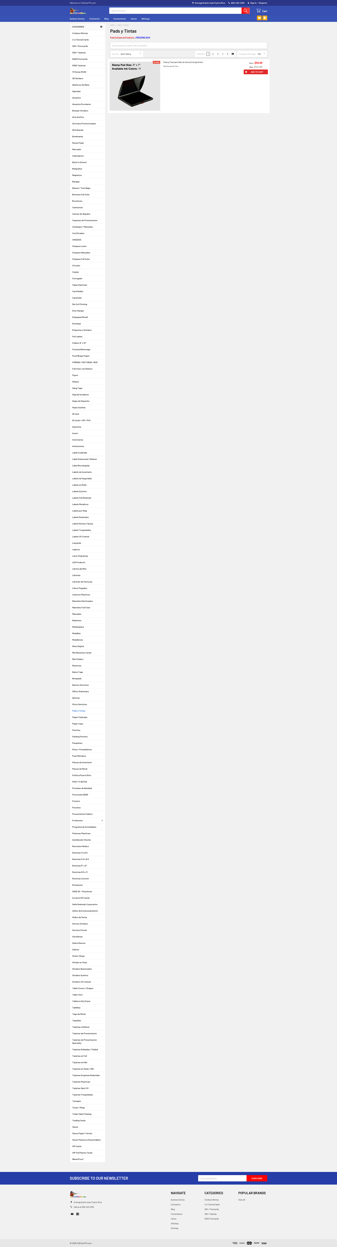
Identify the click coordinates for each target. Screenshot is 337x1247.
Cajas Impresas (79, 285)
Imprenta (76, 426)
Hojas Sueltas (79, 407)
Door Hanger (78, 310)
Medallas (76, 633)
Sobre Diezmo (78, 943)
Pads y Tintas (78, 710)
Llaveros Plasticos (81, 594)
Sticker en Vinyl (79, 962)
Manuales (76, 614)
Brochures (77, 201)
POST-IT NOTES (79, 781)
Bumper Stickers (80, 110)
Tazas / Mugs (78, 1107)
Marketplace (78, 627)
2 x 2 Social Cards (80, 39)
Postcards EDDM (80, 794)
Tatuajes (76, 1101)
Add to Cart (257, 72)
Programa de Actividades (84, 827)
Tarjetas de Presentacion (84, 1033)
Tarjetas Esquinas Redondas (86, 1075)
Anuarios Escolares (81, 104)
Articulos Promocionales (84, 123)
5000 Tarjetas (79, 65)
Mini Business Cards (81, 652)
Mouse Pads (78, 143)
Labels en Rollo (79, 485)
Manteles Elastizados (82, 601)
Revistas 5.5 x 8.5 (80, 859)
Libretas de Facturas (82, 581)
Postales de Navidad (82, 788)
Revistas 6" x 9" (79, 865)
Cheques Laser (79, 246)
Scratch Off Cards (81, 898)
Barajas (76, 181)
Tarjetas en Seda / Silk (83, 1069)
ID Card (75, 414)
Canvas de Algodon (81, 214)
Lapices (76, 549)
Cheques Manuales (81, 252)
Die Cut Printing (79, 304)
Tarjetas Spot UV (80, 1088)
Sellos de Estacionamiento (85, 910)
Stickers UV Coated (81, 981)
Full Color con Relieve (82, 368)
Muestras (76, 665)
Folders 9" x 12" (79, 343)
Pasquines (77, 743)
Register (263, 3)
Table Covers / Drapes (82, 988)
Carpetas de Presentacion (84, 220)
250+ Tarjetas (79, 52)
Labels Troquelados (81, 530)
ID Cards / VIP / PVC (81, 420)
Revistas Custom (80, 878)
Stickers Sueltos (80, 975)
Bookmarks (77, 136)
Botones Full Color (81, 194)
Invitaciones (78, 446)
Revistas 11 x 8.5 (80, 852)
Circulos (76, 265)
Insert (75, 433)
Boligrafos (77, 168)
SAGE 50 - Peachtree (82, 891)
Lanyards (76, 543)
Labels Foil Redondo (81, 497)
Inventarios (77, 439)
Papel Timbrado (79, 717)
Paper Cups (77, 723)
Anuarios (76, 97)
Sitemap (174, 1228)
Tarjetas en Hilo (79, 1062)
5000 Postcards (80, 59)
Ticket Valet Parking (81, 1114)
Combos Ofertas (80, 33)
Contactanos (119, 18)
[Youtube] (259, 18)
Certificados (78, 233)
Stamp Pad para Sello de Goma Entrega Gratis (183, 62)
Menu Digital (78, 646)
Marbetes (76, 620)
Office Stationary (80, 691)
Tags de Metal (79, 1014)
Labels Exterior (79, 491)
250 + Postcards (80, 46)
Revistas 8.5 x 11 (80, 872)
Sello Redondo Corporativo (85, 904)
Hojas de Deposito (81, 401)
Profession (77, 820)
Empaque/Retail (80, 317)
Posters (76, 801)
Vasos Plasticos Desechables (86, 1139)
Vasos (75, 1127)
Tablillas (76, 1007)
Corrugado (77, 278)
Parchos (76, 730)
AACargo (145, 18)
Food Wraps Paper (81, 356)
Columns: (201, 54)
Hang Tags (77, 388)
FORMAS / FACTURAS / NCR (85, 362)
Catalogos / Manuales (82, 226)
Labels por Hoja (79, 510)
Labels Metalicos (80, 504)
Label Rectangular (81, 465)
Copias (75, 272)
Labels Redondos (80, 517)
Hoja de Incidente (80, 394)
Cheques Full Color (81, 259)
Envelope (76, 323)
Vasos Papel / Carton (82, 1133)
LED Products (78, 562)
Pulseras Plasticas (81, 833)
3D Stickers (77, 78)
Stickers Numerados (82, 969)
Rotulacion (77, 885)
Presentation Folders (82, 814)
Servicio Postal (79, 930)
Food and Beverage (81, 349)
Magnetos (77, 175)
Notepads (77, 678)
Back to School (79, 162)
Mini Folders (77, 659)
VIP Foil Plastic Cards (82, 1152)
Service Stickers (80, 923)
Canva (134, 18)
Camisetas (77, 207)
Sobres (75, 949)
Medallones (77, 639)
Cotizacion (94, 18)
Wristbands (77, 130)
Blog (106, 18)
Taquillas (76, 1020)
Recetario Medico (80, 846)
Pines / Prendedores (82, 749)
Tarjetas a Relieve (81, 1027)
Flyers (75, 375)
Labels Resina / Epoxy (82, 523)
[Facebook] (264, 18)
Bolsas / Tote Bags (81, 188)
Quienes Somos (77, 18)
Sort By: (115, 54)
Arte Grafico (78, 117)
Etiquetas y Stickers (82, 330)
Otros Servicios (79, 704)
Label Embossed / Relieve (84, 459)
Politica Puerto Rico (81, 775)
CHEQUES (76, 239)
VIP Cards (76, 1146)
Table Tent (77, 994)
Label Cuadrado (79, 452)
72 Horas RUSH (79, 72)
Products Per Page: (247, 54)
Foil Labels (77, 336)
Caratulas (77, 297)
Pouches (76, 807)
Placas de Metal (79, 769)
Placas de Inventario (82, 762)
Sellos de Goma (79, 917)
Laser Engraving (80, 556)
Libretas (76, 575)
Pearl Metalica (79, 756)
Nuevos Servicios (80, 685)
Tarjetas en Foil (79, 1056)
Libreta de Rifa (79, 568)
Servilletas (77, 936)
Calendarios (78, 155)
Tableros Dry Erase (81, 1001)
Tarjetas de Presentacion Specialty (84, 1041)
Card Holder (77, 291)
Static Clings (78, 956)
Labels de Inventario (82, 472)
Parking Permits (80, 736)
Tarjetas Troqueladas (82, 1094)
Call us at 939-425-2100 (84, 1207)
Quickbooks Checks (81, 839)
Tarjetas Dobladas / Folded (85, 1049)
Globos (75, 381)
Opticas (76, 698)
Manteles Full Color (81, 607)
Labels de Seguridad (82, 478)
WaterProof (77, 1159)
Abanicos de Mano (80, 84)
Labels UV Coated (80, 536)
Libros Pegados (79, 588)
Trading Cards (79, 1120)
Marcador (76, 149)
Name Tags (77, 672)
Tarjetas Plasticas (81, 1081)
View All (241, 1199)
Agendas (76, 91)
